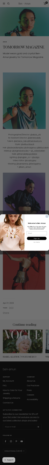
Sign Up (37, 238)
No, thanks (37, 242)
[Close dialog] (47, 216)
